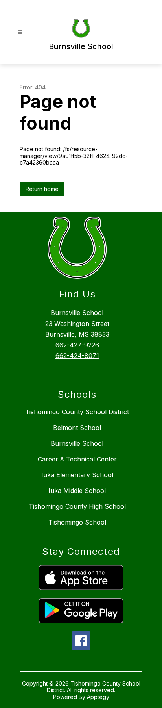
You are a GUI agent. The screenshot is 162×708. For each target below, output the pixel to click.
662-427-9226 (77, 345)
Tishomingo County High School (77, 506)
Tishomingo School (77, 522)
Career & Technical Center (77, 459)
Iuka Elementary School (77, 475)
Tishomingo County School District (77, 412)
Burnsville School (77, 443)
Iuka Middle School (77, 491)
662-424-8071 (77, 356)
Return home (42, 188)
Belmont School (77, 428)
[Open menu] (20, 32)
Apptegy (98, 696)
